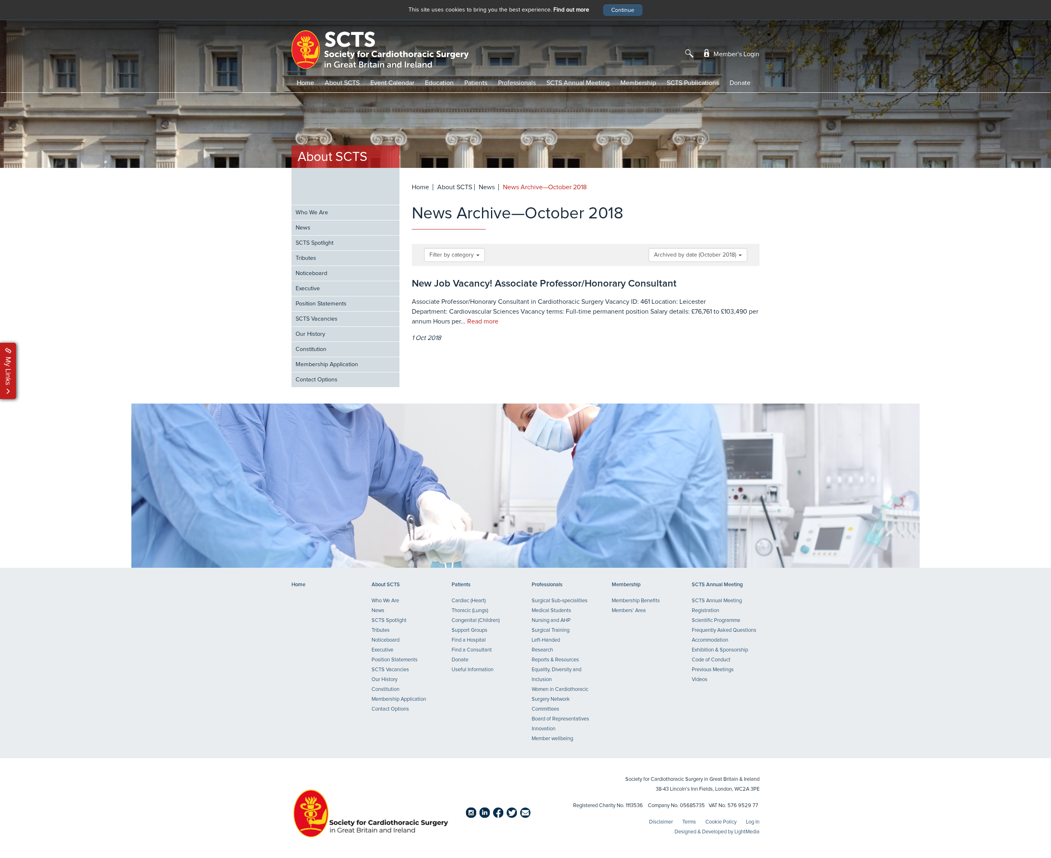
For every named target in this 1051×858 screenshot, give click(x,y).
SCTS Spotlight (314, 243)
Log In (753, 822)
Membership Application (327, 364)
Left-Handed (546, 640)
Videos (699, 679)
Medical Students (551, 610)
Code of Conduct (711, 660)
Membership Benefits (636, 600)
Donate (740, 83)
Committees (545, 709)
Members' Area (629, 610)
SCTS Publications (693, 83)
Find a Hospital (469, 640)
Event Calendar (392, 83)
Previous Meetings (713, 669)
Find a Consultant (472, 650)
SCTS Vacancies (316, 319)
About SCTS (342, 83)
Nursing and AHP (551, 620)
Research (542, 650)
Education (439, 83)
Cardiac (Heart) (469, 600)
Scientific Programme (716, 620)
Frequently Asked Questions (724, 630)
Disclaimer (661, 822)
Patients (475, 83)
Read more (482, 321)
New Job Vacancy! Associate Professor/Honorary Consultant (544, 284)
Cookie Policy (721, 822)
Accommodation (710, 640)
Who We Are (312, 213)
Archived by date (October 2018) (696, 255)
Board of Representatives (560, 719)
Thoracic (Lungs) (470, 610)
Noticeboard (311, 273)
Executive (308, 288)
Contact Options (316, 380)
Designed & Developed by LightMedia (717, 832)
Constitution (311, 349)
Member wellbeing (552, 738)
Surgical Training (550, 630)
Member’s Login (736, 54)
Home (305, 83)
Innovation (543, 729)
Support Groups (469, 630)
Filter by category (452, 255)
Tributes (306, 258)
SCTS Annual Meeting (578, 83)
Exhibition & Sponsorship (720, 650)
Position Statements (321, 304)
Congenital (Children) (476, 620)
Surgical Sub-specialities (559, 600)
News (303, 228)
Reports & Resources (555, 660)
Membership (638, 83)
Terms (689, 822)
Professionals (517, 83)
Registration (705, 610)
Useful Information (472, 669)
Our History (310, 334)
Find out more (571, 10)
